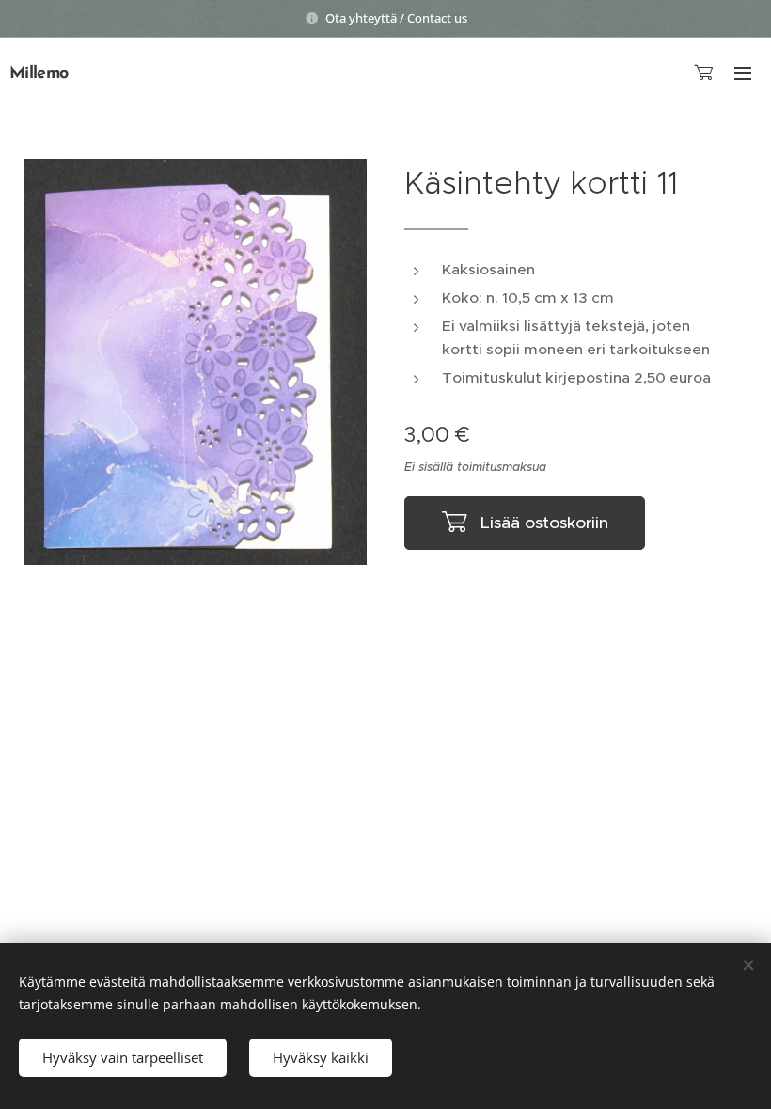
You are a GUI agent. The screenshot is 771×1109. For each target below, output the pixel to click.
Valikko (743, 72)
